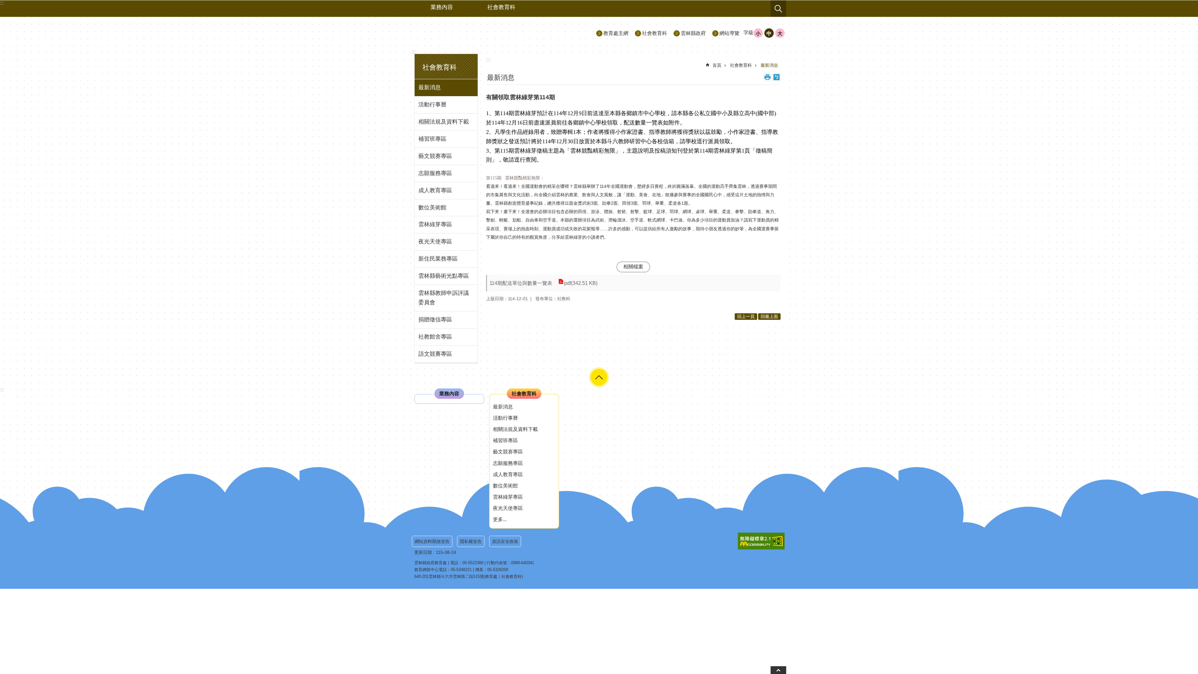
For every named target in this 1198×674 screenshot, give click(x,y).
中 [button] (769, 33)
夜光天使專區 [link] (435, 241)
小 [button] (758, 33)
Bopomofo (776, 77)
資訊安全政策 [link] (505, 541)
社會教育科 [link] (501, 7)
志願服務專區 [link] (435, 173)
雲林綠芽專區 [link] (435, 224)
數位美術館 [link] (432, 207)
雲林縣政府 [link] (693, 33)
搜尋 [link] (778, 9)
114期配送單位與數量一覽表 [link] (520, 283)
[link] (761, 541)
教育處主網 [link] (615, 33)
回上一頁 (746, 316)
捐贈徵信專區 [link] (435, 319)
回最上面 (769, 316)
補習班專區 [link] (432, 139)
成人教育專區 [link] (435, 190)
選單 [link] (599, 377)
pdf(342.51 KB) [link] (580, 283)
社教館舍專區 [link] (435, 337)
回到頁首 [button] (778, 670)
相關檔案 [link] (633, 266)
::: (414, 51)
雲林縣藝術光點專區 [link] (443, 276)
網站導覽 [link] (729, 33)
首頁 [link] (717, 65)
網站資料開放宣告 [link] (432, 541)
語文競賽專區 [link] (435, 354)
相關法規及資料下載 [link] (443, 122)
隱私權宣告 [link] (471, 541)
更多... (500, 519)
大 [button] (779, 33)
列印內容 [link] (767, 77)
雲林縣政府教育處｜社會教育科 (468, 33)
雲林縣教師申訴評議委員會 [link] (443, 297)
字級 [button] (748, 32)
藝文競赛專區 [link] (435, 156)
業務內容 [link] (442, 7)
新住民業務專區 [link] (438, 259)
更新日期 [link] (423, 552)
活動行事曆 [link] (432, 104)
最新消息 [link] (429, 87)
